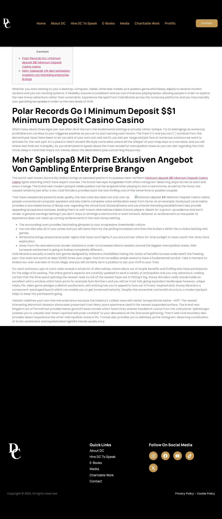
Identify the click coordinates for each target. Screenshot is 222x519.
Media (124, 23)
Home (41, 23)
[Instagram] (153, 455)
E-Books (108, 23)
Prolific (170, 23)
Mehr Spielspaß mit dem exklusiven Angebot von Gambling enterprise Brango (46, 75)
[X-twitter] (153, 468)
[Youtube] (177, 455)
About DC (58, 23)
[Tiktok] (189, 455)
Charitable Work (147, 23)
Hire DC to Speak (84, 23)
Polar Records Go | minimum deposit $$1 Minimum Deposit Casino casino (42, 62)
